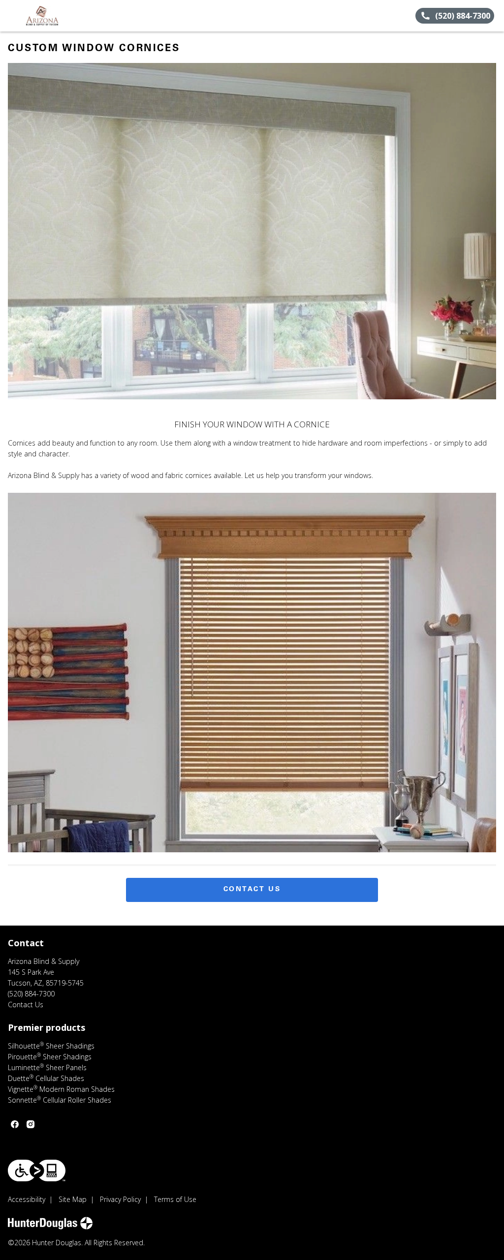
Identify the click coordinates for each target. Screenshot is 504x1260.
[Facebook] (15, 1124)
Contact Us (252, 889)
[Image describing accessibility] (36, 1170)
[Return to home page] (52, 16)
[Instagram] (30, 1124)
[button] (11, 16)
